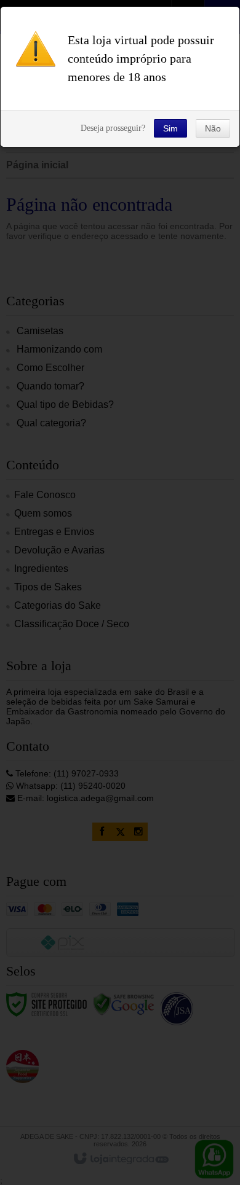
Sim (170, 128)
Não (213, 128)
